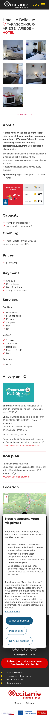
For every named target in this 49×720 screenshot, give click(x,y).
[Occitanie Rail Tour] (18, 401)
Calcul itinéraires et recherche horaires (21, 445)
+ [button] (6, 496)
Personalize (16, 630)
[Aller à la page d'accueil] (16, 4)
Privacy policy (12, 611)
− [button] (6, 501)
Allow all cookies (19, 620)
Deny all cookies (19, 640)
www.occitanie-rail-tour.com (16, 477)
